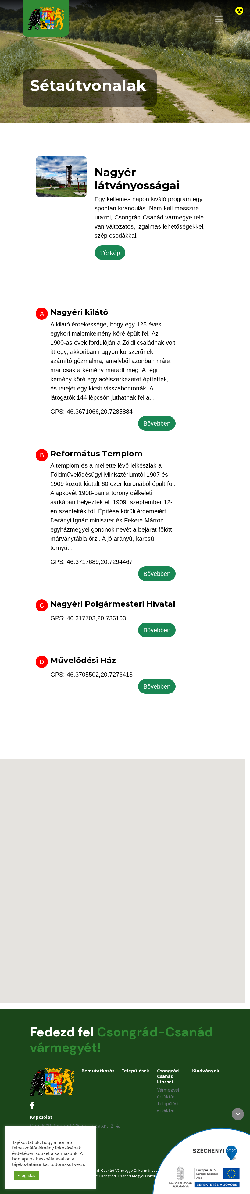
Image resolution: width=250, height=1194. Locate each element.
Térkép (110, 252)
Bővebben (156, 423)
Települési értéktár (167, 1107)
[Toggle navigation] (218, 19)
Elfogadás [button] (26, 1175)
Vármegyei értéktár (168, 1093)
